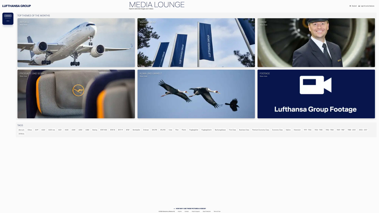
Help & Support (196, 211)
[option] (21, 129)
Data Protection (207, 211)
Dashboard (8, 15)
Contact (187, 211)
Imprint (180, 211)
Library (8, 20)
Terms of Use (217, 211)
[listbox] (195, 132)
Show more (23, 25)
